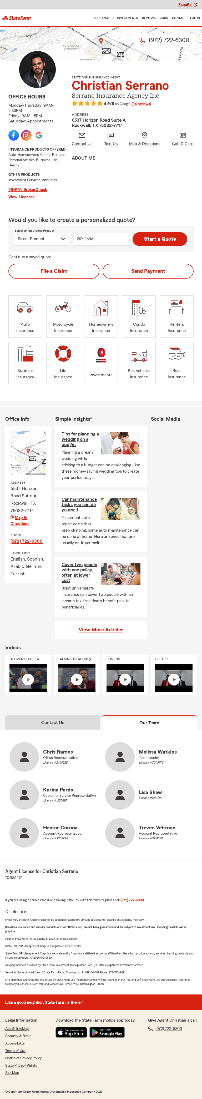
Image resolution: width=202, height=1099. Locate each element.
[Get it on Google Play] (107, 1032)
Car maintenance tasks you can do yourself (79, 504)
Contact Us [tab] (52, 722)
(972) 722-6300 (27, 541)
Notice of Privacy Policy (23, 1058)
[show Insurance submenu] (112, 18)
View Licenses (21, 197)
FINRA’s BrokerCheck (27, 189)
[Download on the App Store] (71, 1032)
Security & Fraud (18, 1036)
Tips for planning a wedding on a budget (80, 439)
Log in (195, 17)
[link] (17, 18)
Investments (127, 17)
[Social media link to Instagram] (26, 135)
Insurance (101, 17)
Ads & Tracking (17, 1029)
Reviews (149, 17)
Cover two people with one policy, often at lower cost (79, 572)
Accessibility (15, 1043)
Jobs (164, 17)
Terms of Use (15, 1051)
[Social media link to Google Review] (39, 135)
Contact (179, 17)
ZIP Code (85, 239)
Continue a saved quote (29, 257)
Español (185, 5)
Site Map (12, 1073)
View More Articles (101, 629)
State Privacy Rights (21, 1065)
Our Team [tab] (149, 722)
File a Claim (54, 271)
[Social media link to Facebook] (13, 135)
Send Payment (148, 271)
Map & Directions (20, 520)
